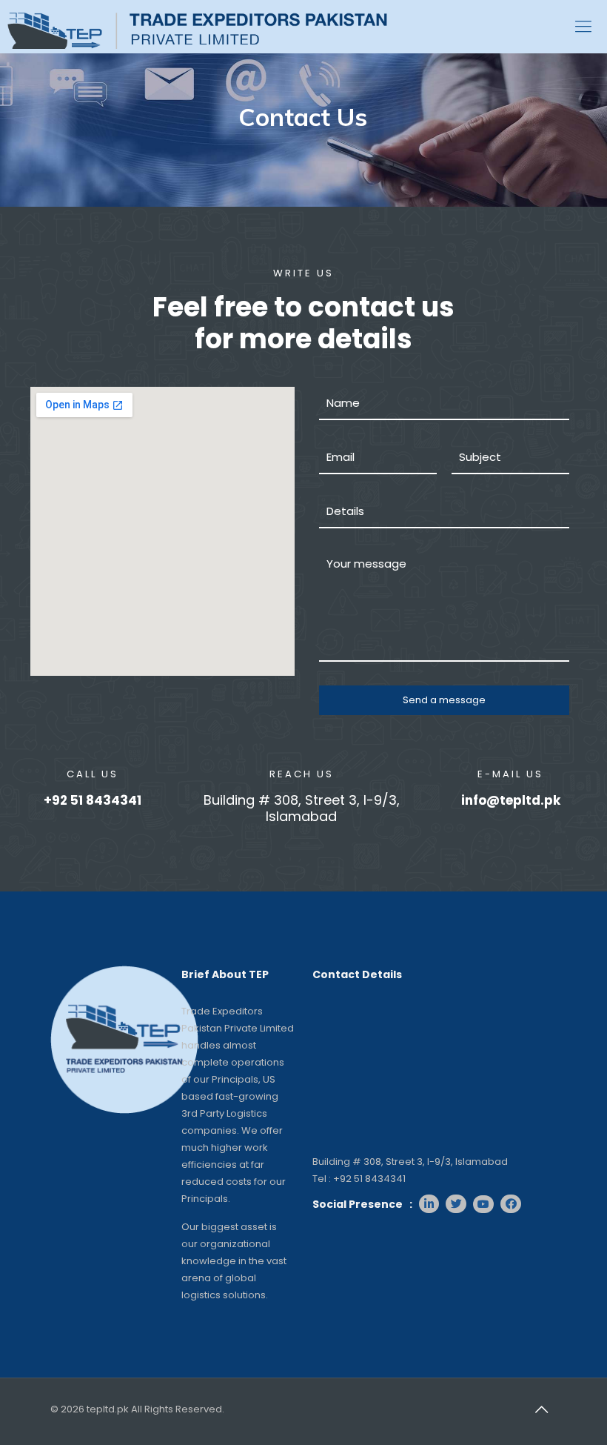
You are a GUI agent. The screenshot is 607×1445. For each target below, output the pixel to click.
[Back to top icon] (541, 1409)
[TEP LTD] (197, 26)
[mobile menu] (583, 26)
